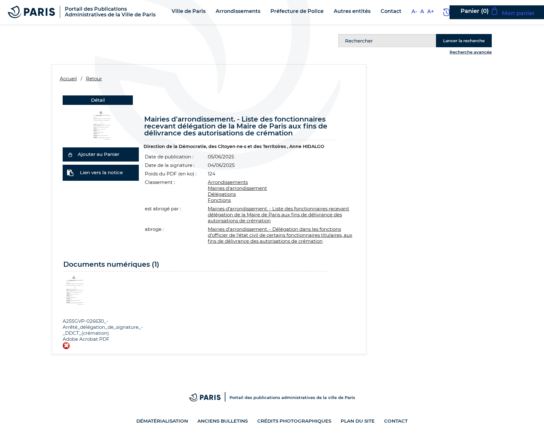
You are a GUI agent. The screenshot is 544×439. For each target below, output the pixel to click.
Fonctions (219, 200)
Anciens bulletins (222, 421)
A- (414, 11)
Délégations (222, 194)
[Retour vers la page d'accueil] (31, 11)
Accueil (68, 78)
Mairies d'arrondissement (237, 188)
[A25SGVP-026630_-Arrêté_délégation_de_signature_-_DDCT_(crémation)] (101, 125)
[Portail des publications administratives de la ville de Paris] (209, 397)
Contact (396, 421)
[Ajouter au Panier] (70, 154)
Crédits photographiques (294, 421)
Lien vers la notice (101, 172)
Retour (94, 78)
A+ (430, 11)
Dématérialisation (162, 421)
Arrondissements (228, 182)
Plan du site (358, 421)
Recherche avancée (471, 51)
